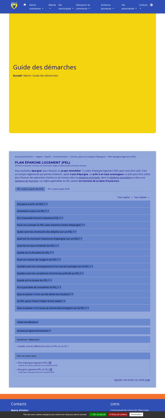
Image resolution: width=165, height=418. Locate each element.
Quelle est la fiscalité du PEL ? (34, 252)
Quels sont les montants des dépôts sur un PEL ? (46, 231)
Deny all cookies (119, 414)
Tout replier (125, 197)
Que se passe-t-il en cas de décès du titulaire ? (44, 294)
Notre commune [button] (35, 6)
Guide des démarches (45, 75)
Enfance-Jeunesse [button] (106, 6)
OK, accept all (98, 414)
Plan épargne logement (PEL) (122, 156)
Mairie (27, 75)
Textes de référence (27, 322)
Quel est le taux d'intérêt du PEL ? (37, 245)
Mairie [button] (52, 4)
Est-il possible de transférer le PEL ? (38, 287)
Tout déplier (142, 197)
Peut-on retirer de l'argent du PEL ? (38, 259)
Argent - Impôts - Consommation (52, 156)
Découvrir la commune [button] (83, 6)
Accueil (17, 75)
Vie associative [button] (128, 6)
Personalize (136, 414)
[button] (24, 5)
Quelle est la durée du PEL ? (33, 280)
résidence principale (89, 177)
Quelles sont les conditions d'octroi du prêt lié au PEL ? (49, 273)
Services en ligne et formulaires (33, 330)
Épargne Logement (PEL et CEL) (35, 369)
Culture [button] (143, 4)
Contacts (18, 404)
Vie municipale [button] (65, 6)
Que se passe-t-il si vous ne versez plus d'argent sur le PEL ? (52, 308)
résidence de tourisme (26, 180)
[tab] (30, 189)
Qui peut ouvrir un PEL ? (31, 204)
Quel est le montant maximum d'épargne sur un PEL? (48, 238)
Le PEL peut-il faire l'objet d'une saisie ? (40, 301)
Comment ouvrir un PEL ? (32, 211)
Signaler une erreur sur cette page (132, 379)
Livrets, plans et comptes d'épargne (88, 156)
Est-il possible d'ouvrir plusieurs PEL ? (39, 218)
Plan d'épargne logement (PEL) (35, 362)
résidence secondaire (120, 177)
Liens (114, 404)
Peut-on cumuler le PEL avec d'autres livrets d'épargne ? (50, 225)
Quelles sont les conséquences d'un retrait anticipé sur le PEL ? (54, 266)
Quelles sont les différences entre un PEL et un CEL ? (43, 346)
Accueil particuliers (24, 156)
